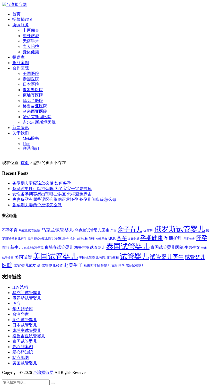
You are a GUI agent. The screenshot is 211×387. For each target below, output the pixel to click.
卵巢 (92, 238)
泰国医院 (31, 79)
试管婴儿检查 (52, 265)
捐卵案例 (20, 63)
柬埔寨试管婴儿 (59, 247)
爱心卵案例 (22, 347)
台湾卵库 (20, 314)
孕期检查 (189, 238)
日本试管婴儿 (24, 325)
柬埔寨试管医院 (33, 247)
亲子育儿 (130, 229)
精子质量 (7, 257)
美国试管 (23, 257)
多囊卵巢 (133, 238)
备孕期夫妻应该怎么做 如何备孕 (41, 183)
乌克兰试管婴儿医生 (92, 230)
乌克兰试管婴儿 (57, 230)
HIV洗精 (20, 287)
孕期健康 (151, 238)
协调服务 (20, 25)
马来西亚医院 (35, 111)
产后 (113, 230)
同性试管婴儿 (24, 319)
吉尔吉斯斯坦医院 (39, 122)
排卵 (5, 248)
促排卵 (148, 230)
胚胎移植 (113, 258)
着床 (204, 247)
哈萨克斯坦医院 (37, 117)
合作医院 (20, 68)
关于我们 (20, 133)
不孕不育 (9, 230)
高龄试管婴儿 (135, 266)
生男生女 (192, 247)
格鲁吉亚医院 (35, 106)
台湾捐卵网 (43, 372)
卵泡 (112, 238)
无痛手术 (31, 41)
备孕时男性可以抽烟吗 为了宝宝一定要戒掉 (52, 188)
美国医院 (31, 73)
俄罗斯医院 (33, 90)
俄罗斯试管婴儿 (179, 229)
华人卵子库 (22, 309)
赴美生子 (73, 265)
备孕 (122, 238)
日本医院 (31, 84)
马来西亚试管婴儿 (97, 266)
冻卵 (72, 238)
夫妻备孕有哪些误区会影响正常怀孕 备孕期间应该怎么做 (64, 199)
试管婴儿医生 (167, 257)
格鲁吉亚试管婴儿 (89, 247)
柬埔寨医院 (33, 95)
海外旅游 (31, 35)
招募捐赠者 (22, 19)
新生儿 (16, 247)
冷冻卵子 (61, 238)
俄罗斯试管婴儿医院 (40, 238)
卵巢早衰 (101, 238)
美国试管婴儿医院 (92, 258)
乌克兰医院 (33, 100)
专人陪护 (31, 46)
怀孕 (201, 238)
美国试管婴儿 (55, 256)
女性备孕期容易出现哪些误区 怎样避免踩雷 (52, 194)
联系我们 (31, 148)
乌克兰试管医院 (29, 230)
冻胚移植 (82, 238)
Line (26, 143)
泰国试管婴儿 (128, 246)
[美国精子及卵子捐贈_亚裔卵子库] (14, 4)
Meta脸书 (31, 138)
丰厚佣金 (31, 30)
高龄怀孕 (118, 266)
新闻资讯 (20, 127)
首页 (16, 14)
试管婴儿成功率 (26, 265)
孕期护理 (173, 238)
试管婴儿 (134, 256)
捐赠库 (18, 57)
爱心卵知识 (22, 352)
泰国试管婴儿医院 (167, 247)
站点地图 (20, 357)
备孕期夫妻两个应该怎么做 (37, 205)
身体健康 (31, 52)
